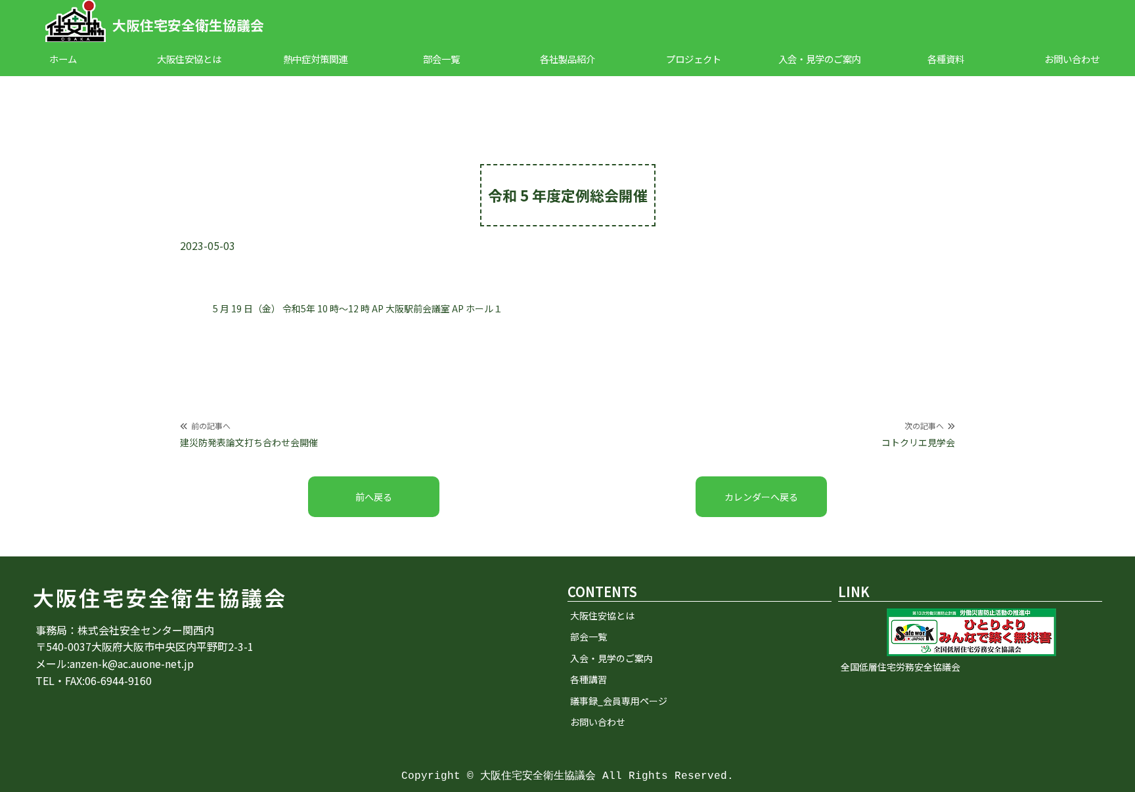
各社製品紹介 (567, 59)
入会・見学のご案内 (819, 59)
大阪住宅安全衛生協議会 (188, 25)
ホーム (63, 59)
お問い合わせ (1072, 59)
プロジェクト (693, 59)
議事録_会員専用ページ (618, 700)
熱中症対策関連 (315, 59)
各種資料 (945, 59)
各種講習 (588, 679)
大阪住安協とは (189, 59)
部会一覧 (441, 59)
